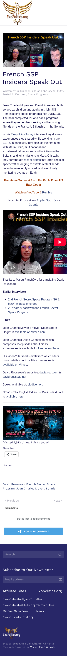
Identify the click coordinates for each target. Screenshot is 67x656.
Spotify (51, 200)
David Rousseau (14, 484)
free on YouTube (48, 348)
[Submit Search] (60, 554)
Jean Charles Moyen (30, 488)
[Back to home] (17, 12)
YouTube (33, 192)
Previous (13, 500)
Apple (40, 200)
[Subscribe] (60, 579)
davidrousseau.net (14, 376)
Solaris (50, 488)
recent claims (32, 159)
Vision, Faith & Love (42, 647)
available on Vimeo (15, 364)
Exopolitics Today (22, 134)
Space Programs (38, 94)
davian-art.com (48, 372)
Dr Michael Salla (26, 90)
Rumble (47, 192)
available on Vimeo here (30, 332)
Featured (20, 94)
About (40, 599)
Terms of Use (45, 605)
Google (33, 204)
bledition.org (35, 384)
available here (15, 396)
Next (56, 500)
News (40, 611)
